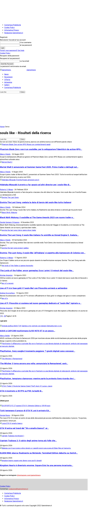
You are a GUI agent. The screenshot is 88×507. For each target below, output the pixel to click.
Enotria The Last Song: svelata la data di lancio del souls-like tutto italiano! (35, 202)
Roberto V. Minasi (6, 190)
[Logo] (5, 70)
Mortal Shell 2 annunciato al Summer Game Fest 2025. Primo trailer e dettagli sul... (39, 167)
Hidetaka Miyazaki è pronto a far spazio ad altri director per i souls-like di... (35, 185)
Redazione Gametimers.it (13, 33)
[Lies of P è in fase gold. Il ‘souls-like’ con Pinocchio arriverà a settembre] (7, 283)
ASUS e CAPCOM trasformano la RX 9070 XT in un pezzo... (27, 331)
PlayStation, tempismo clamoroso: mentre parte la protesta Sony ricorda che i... (37, 378)
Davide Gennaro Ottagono (9, 222)
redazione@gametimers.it (18, 489)
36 (5, 316)
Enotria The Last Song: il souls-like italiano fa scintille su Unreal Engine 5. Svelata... (39, 235)
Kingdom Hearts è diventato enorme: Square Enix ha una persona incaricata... (36, 465)
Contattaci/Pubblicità (12, 25)
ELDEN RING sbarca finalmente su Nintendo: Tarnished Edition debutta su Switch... (39, 453)
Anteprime (8, 82)
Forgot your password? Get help (12, 50)
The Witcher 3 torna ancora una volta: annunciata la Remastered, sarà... (34, 363)
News (6, 74)
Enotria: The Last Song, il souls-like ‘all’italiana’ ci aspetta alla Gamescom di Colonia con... (42, 253)
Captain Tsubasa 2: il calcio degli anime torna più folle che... (28, 440)
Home (2, 127)
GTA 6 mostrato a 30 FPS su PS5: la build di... (21, 391)
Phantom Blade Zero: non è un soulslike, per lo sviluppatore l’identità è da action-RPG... (41, 149)
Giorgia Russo (5, 415)
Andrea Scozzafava (7, 293)
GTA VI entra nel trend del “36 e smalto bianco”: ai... (24, 428)
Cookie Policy (9, 27)
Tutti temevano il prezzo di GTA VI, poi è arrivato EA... (25, 410)
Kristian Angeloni (6, 275)
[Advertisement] (44, 109)
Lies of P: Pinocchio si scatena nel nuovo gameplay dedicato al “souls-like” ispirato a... (40, 303)
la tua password (26, 45)
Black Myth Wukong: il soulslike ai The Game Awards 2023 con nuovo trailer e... (37, 217)
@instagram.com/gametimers (29, 475)
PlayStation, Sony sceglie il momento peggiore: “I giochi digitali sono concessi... (37, 351)
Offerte (7, 80)
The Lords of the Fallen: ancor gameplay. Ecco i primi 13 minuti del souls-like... (37, 270)
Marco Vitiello (5, 154)
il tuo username (25, 42)
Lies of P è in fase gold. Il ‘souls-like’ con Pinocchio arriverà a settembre (33, 288)
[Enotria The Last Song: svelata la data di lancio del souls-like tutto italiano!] (9, 197)
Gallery (6, 85)
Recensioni (8, 77)
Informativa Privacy (11, 30)
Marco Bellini (5, 336)
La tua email (24, 61)
